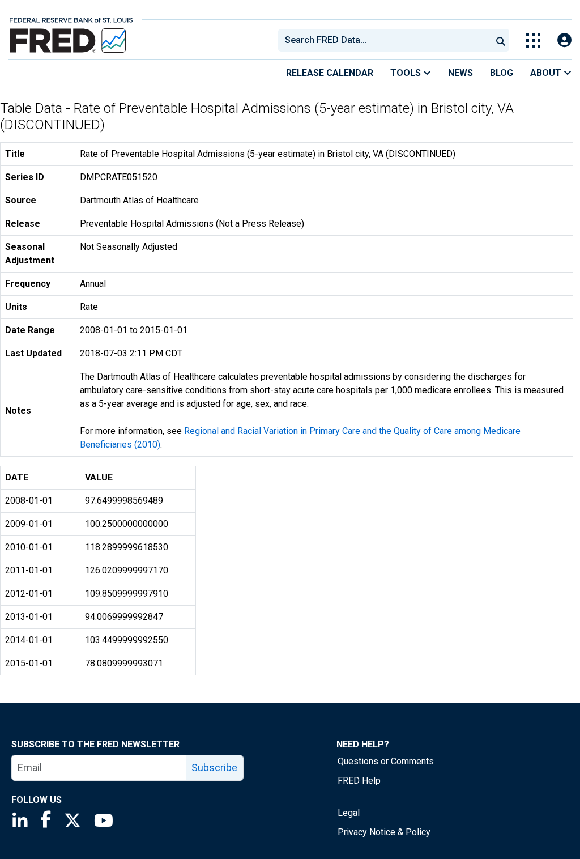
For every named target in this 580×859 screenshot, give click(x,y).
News (460, 72)
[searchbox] (387, 40)
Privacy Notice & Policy (384, 832)
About (547, 72)
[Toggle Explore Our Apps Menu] (533, 40)
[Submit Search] (500, 40)
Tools (406, 72)
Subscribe (214, 767)
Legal (349, 812)
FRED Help (359, 780)
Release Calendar (329, 72)
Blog (501, 72)
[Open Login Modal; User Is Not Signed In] (564, 40)
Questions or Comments (386, 761)
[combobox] (384, 40)
